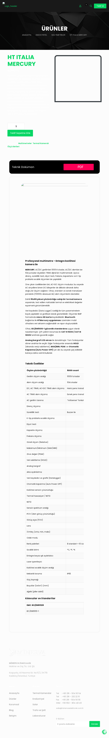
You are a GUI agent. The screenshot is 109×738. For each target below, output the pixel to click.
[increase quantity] (21, 126)
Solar (35, 704)
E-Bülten (60, 718)
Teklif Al (100, 6)
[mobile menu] (71, 6)
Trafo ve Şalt (39, 710)
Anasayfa (26, 35)
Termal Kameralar (42, 693)
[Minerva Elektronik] (10, 6)
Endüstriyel (41, 35)
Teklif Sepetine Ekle (20, 133)
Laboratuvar (39, 715)
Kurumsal (14, 704)
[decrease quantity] (10, 126)
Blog (11, 710)
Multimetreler (58, 35)
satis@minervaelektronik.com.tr (69, 708)
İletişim (12, 715)
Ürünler (12, 698)
